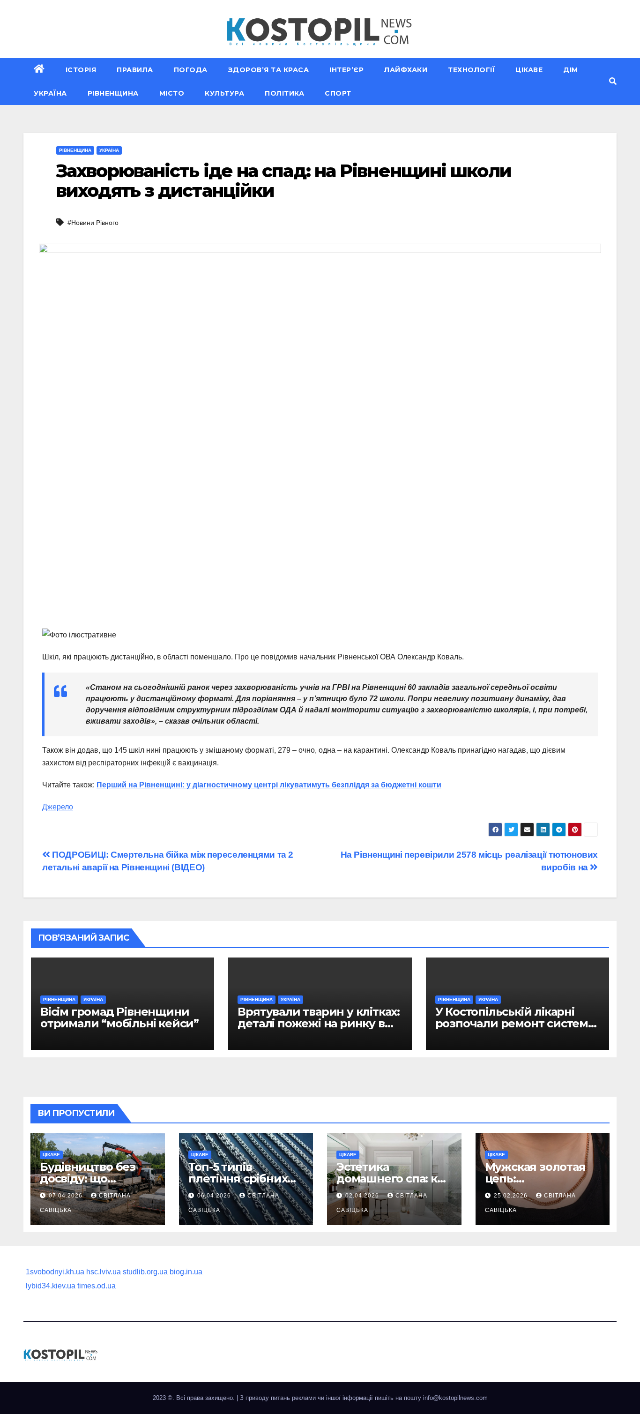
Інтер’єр (346, 70)
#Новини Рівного (93, 222)
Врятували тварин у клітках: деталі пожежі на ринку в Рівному (319, 1023)
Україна (50, 93)
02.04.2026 (363, 1195)
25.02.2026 (511, 1195)
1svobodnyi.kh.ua (55, 1272)
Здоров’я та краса (268, 70)
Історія (81, 70)
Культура (224, 93)
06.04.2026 (215, 1195)
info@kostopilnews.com (455, 1397)
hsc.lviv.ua (103, 1272)
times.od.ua (96, 1286)
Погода (191, 70)
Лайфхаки (405, 70)
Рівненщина (113, 93)
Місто (172, 93)
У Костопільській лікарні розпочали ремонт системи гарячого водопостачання (515, 1023)
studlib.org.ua (145, 1272)
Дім (570, 70)
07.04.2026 (66, 1195)
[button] (613, 81)
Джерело (57, 807)
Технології (471, 70)
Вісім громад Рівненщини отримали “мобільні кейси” (119, 1017)
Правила (135, 70)
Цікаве (529, 70)
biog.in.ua (186, 1272)
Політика (284, 93)
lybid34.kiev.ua (50, 1286)
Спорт (338, 93)
